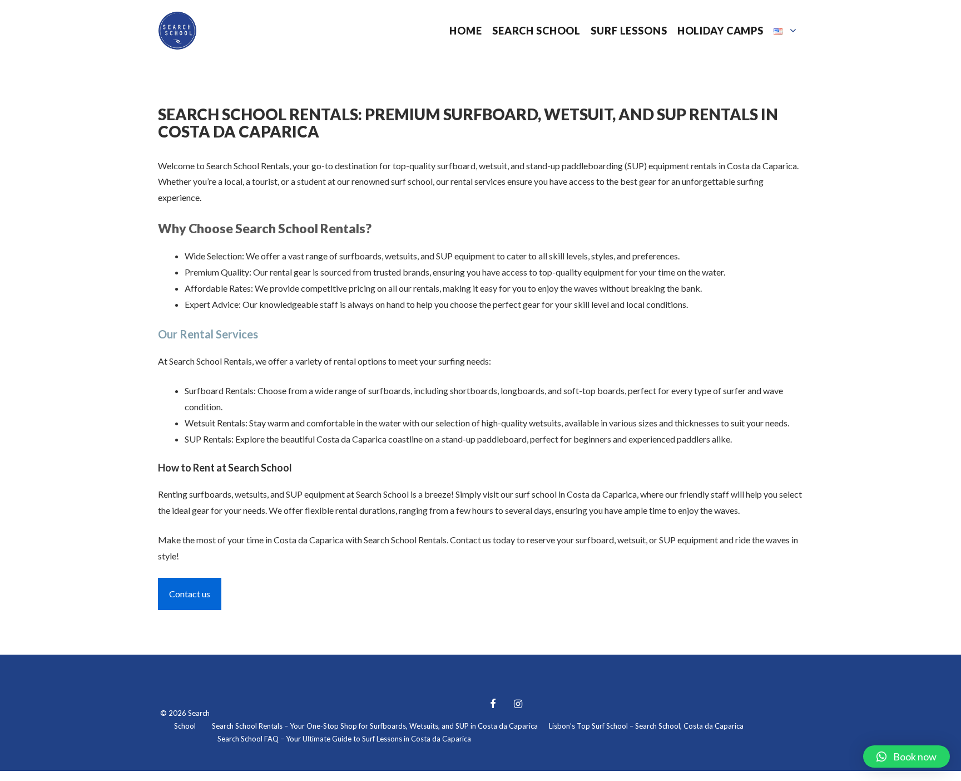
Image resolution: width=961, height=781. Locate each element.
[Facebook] (492, 704)
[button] (906, 756)
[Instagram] (518, 704)
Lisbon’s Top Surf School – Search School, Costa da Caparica (646, 725)
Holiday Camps (720, 30)
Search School (536, 30)
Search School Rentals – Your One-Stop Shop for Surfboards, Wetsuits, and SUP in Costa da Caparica (375, 725)
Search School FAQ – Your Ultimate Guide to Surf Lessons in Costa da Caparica (344, 738)
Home (465, 30)
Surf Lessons (629, 30)
